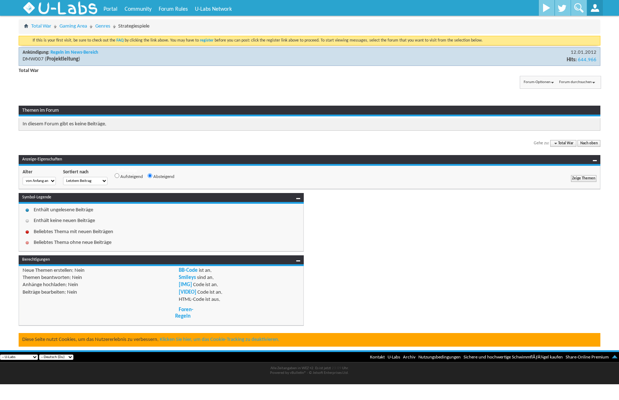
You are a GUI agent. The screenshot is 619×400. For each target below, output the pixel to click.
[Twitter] (563, 8)
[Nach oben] (614, 357)
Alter (28, 172)
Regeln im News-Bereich (74, 52)
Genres (102, 26)
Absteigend (163, 176)
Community (138, 9)
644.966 (587, 60)
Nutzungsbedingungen (439, 357)
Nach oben (589, 143)
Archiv (409, 357)
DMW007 (33, 59)
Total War (41, 26)
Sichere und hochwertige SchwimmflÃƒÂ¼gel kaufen (513, 357)
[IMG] (185, 285)
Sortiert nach (75, 172)
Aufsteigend (131, 176)
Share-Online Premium (587, 357)
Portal (110, 9)
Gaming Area (73, 26)
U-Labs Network (213, 9)
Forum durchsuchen (575, 82)
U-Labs (394, 357)
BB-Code (188, 270)
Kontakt (377, 357)
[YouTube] (546, 8)
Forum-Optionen (537, 82)
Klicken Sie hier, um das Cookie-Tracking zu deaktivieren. (219, 339)
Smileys (187, 277)
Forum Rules (173, 9)
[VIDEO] (187, 292)
